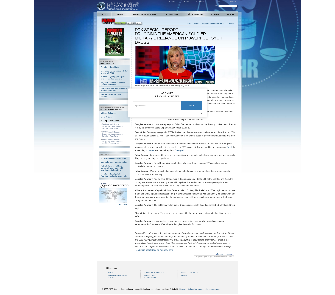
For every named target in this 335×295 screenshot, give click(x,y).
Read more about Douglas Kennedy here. (154, 250)
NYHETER (215, 14)
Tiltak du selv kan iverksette (113, 158)
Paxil (229, 147)
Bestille (187, 1)
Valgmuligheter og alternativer (213, 23)
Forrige (220, 254)
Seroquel (179, 150)
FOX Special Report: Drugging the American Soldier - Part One (112, 126)
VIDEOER (119, 14)
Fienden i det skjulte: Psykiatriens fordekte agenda (114, 175)
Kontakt (233, 1)
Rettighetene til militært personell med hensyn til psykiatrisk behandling (112, 168)
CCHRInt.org (201, 1)
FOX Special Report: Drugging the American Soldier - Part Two (112, 134)
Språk (218, 1)
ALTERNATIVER (172, 14)
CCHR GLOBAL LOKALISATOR (118, 275)
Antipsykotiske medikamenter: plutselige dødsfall (114, 90)
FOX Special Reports (110, 121)
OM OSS (104, 14)
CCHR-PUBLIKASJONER (189, 273)
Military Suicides (108, 113)
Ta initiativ (230, 23)
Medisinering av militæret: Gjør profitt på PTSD (114, 72)
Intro (189, 23)
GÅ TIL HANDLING (195, 14)
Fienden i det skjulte (110, 67)
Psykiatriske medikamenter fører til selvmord (113, 84)
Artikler (196, 23)
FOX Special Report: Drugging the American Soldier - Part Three (112, 142)
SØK (216, 6)
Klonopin (150, 150)
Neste (228, 254)
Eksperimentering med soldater (111, 95)
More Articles (106, 117)
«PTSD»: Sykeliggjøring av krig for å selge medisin (112, 78)
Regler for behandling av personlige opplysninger (199, 289)
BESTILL (230, 14)
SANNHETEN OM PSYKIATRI (144, 14)
